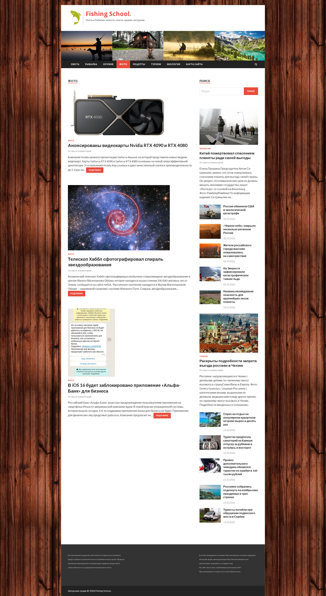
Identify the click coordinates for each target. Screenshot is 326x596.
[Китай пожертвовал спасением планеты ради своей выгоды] (229, 145)
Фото (123, 64)
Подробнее (95, 170)
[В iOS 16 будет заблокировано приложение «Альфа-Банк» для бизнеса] (130, 344)
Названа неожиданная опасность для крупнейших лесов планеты (238, 296)
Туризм (156, 64)
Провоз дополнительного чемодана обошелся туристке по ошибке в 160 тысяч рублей (240, 467)
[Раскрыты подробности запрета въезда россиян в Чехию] (229, 353)
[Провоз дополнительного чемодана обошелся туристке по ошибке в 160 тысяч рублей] (210, 471)
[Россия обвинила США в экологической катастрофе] (210, 218)
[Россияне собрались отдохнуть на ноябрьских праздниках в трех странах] (210, 498)
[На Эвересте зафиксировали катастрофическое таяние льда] (210, 280)
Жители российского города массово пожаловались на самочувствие (237, 250)
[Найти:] (229, 91)
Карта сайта (194, 64)
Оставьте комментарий (79, 151)
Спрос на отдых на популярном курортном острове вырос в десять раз (239, 419)
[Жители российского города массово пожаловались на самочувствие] (210, 257)
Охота (75, 64)
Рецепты (139, 64)
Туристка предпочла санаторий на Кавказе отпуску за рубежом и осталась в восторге (238, 442)
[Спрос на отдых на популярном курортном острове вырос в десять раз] (210, 425)
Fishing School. (108, 14)
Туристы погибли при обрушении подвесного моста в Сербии (239, 513)
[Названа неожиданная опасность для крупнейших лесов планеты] (210, 303)
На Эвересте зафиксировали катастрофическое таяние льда (236, 273)
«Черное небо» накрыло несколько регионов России (239, 229)
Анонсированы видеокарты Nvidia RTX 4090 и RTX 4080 (127, 145)
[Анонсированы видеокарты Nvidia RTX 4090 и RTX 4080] (130, 115)
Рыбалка (91, 64)
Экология (173, 64)
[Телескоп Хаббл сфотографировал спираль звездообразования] (130, 219)
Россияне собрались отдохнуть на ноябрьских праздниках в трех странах (240, 492)
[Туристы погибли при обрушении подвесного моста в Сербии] (210, 521)
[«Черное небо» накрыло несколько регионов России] (210, 237)
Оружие (108, 64)
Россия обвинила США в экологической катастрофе (238, 210)
